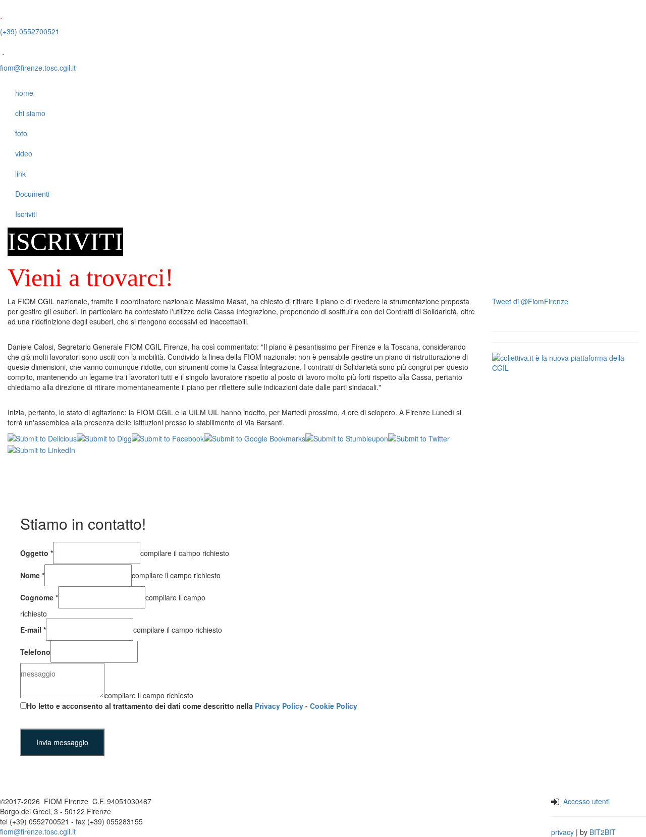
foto (21, 133)
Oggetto (36, 553)
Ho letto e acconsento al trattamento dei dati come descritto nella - (192, 706)
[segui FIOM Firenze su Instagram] (254, 815)
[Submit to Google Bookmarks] (254, 437)
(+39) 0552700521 (30, 31)
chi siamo (30, 113)
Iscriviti (26, 214)
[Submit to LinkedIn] (41, 448)
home (24, 93)
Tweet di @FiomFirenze (530, 301)
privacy (562, 832)
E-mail (33, 630)
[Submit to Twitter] (419, 437)
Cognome (39, 597)
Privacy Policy (279, 706)
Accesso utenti (586, 801)
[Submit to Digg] (104, 437)
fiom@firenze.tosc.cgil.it (38, 68)
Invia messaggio (62, 742)
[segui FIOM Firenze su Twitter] (265, 815)
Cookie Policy (333, 706)
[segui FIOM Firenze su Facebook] (242, 815)
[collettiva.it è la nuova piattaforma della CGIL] (565, 362)
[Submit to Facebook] (168, 437)
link (20, 174)
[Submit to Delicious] (42, 437)
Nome (32, 575)
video (23, 153)
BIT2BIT (602, 832)
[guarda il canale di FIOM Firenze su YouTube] (285, 815)
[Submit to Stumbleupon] (346, 437)
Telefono (35, 652)
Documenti (32, 194)
